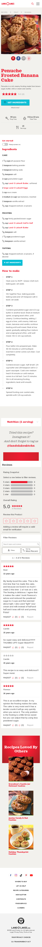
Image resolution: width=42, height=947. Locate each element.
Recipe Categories (21, 890)
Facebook (18, 58)
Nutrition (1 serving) (20, 422)
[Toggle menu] (38, 4)
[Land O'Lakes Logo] (8, 3)
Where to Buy (21, 881)
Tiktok (21, 875)
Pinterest (13, 58)
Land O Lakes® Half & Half (21, 223)
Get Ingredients (16, 103)
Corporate (21, 899)
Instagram (16, 875)
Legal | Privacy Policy (16, 932)
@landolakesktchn (20, 445)
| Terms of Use (27, 932)
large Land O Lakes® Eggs (16, 188)
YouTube (31, 875)
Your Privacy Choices (21, 937)
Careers (21, 908)
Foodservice (21, 903)
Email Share (23, 58)
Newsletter (21, 895)
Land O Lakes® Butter (19, 183)
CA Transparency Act (21, 942)
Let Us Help (21, 886)
